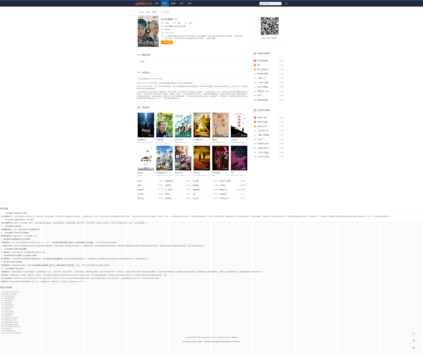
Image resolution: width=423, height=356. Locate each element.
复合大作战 (179, 173)
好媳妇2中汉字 (269, 126)
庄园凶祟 (233, 194)
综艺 (181, 3)
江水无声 (234, 140)
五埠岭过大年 (233, 198)
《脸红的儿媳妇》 (269, 148)
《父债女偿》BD (269, 130)
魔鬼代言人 (233, 190)
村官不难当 (179, 140)
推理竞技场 (178, 181)
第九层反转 (216, 173)
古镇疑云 (233, 185)
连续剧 (173, 3)
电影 (164, 3)
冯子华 (167, 29)
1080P (142, 62)
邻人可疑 (205, 181)
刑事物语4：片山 (269, 91)
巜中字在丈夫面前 (269, 157)
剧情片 (154, 12)
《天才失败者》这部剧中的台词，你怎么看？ (19, 220)
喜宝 (232, 173)
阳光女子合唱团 (233, 181)
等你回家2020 (198, 140)
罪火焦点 (197, 173)
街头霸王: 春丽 (269, 117)
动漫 (189, 3)
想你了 (150, 181)
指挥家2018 (142, 140)
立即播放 (167, 42)
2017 (191, 23)
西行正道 (150, 198)
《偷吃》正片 (269, 78)
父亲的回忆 (160, 140)
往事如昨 (205, 185)
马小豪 (183, 26)
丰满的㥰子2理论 (269, 144)
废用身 (178, 194)
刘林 (179, 26)
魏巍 (170, 26)
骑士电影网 (5, 216)
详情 (214, 38)
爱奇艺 (41, 242)
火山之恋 (205, 198)
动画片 (269, 95)
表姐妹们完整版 (269, 122)
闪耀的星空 (205, 190)
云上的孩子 (178, 190)
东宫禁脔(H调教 (269, 74)
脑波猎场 (150, 190)
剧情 (167, 23)
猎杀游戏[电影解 (269, 61)
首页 (157, 3)
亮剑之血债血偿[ (269, 69)
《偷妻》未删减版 (269, 135)
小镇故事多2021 (162, 173)
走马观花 (150, 194)
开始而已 (178, 185)
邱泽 (167, 26)
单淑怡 (175, 26)
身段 (269, 65)
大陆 (178, 23)
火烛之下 (269, 139)
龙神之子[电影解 (269, 87)
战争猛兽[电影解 (269, 100)
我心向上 (141, 173)
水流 (205, 194)
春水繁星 (178, 198)
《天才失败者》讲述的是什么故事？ (16, 213)
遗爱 (150, 185)
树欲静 (214, 140)
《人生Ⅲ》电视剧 (269, 82)
